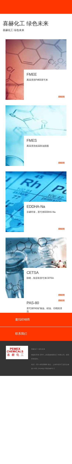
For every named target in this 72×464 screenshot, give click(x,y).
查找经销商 (22, 319)
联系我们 (20, 333)
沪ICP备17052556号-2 (46, 368)
